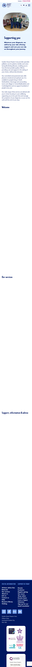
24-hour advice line (16, 467)
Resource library (16, 494)
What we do (16, 135)
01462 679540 (26, 1)
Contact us (16, 521)
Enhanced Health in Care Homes (16, 404)
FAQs (16, 268)
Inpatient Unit (16, 339)
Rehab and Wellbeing (16, 319)
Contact (20, 1)
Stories (16, 162)
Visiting (16, 241)
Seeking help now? (16, 441)
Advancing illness (16, 299)
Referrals (16, 188)
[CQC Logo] (15, 660)
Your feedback (16, 215)
